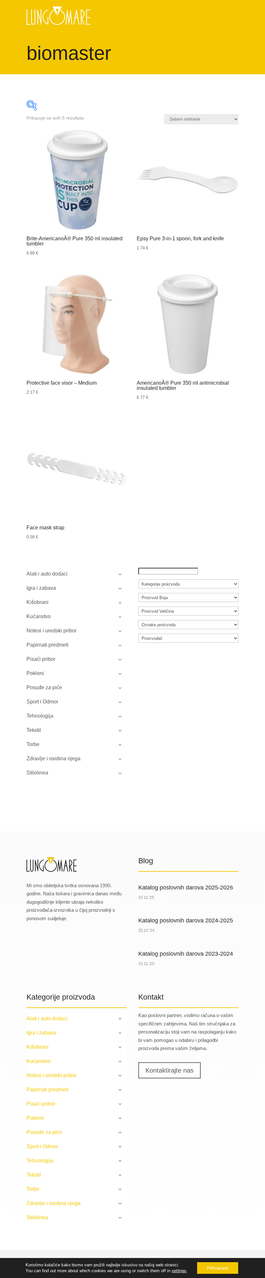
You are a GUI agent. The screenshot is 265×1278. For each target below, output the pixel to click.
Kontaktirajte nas (169, 1070)
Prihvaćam (217, 1268)
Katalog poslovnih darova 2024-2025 (185, 920)
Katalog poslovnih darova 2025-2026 (185, 887)
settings (179, 1270)
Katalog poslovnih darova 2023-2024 (185, 954)
